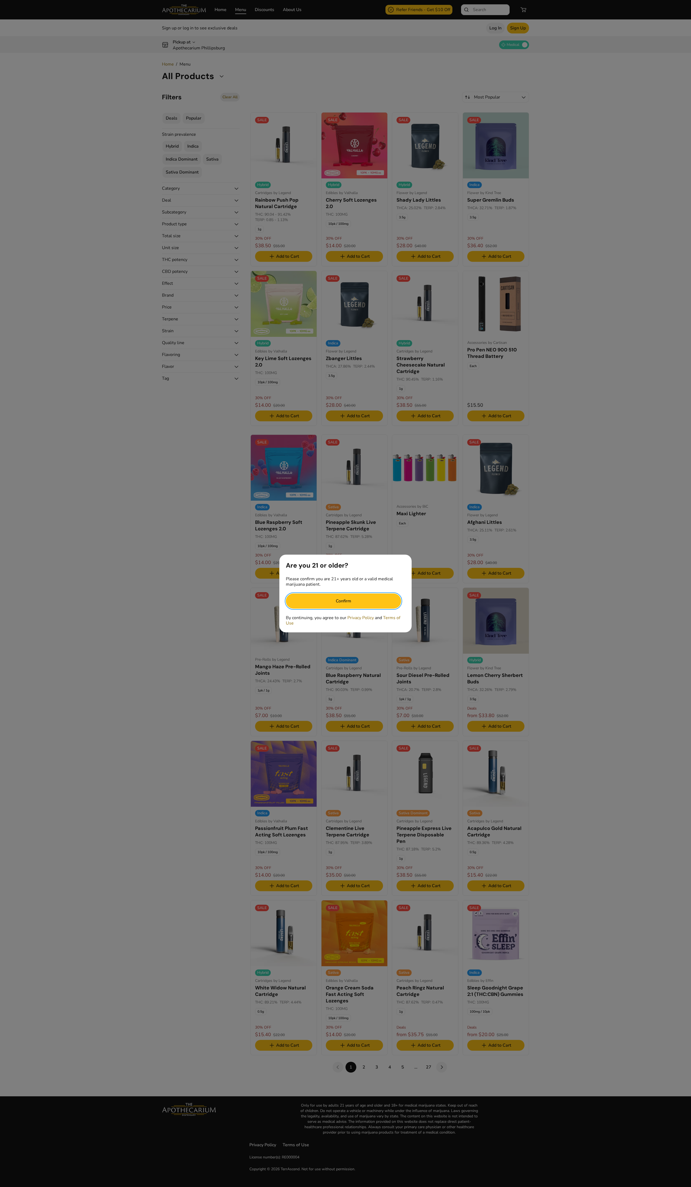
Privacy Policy (360, 618)
